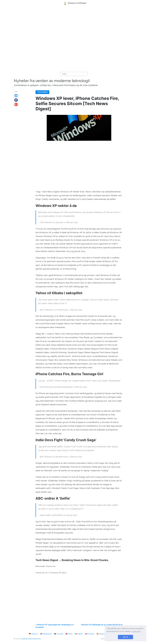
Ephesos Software (76, 3)
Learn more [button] (136, 631)
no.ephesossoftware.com (30, 639)
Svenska (59, 634)
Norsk (70, 634)
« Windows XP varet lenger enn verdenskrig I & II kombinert (55, 626)
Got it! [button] (125, 637)
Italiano (80, 634)
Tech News (42, 92)
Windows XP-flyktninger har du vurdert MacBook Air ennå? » (102, 626)
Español (102, 634)
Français (91, 634)
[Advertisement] (74, 25)
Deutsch (34, 634)
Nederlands (47, 634)
